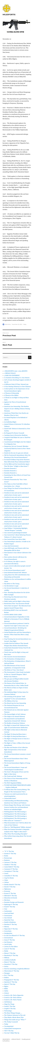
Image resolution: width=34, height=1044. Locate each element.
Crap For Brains (9, 878)
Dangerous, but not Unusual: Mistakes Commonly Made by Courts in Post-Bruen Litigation (17, 449)
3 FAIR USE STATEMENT (12, 375)
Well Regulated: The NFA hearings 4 (15, 818)
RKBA (6, 988)
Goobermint (8, 911)
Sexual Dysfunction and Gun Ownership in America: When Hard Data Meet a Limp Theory (17, 635)
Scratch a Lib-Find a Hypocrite (13, 995)
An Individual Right (10, 422)
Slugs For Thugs (9, 1004)
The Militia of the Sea (11, 701)
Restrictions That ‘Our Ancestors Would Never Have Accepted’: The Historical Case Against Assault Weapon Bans (17, 606)
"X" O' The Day (9, 851)
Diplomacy (7, 889)
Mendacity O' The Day (11, 955)
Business (7, 860)
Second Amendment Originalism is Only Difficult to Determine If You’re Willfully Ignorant (16, 619)
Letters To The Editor (11, 946)
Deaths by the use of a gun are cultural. (16, 453)
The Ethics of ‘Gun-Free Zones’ (14, 670)
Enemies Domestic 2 (10, 470)
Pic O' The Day (8, 975)
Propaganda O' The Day (11, 980)
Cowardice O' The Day (11, 875)
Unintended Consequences (12, 1028)
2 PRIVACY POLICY (10, 373)
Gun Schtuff (8, 918)
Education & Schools (10, 898)
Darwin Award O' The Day (12, 884)
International (8, 937)
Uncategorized (8, 1026)
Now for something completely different (17, 968)
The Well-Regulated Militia (12, 783)
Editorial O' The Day (10, 895)
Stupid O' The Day (9, 1008)
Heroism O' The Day (10, 924)
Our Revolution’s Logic (11, 586)
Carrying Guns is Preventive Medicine (16, 435)
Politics (6, 977)
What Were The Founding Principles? (15, 834)
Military (6, 957)
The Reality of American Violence (14, 723)
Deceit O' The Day (9, 887)
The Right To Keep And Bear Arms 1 (15, 734)
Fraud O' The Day (9, 906)
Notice (6, 966)
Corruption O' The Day (11, 871)
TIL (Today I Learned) (11, 1022)
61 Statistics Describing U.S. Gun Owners (16, 377)
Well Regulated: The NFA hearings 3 (15, 816)
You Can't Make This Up (11, 1033)
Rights (6, 986)
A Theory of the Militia (11, 395)
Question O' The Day (10, 982)
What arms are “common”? (13, 820)
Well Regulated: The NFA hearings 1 (15, 812)
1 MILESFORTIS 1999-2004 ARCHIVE (15, 371)
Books (6, 856)
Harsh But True (9, 920)
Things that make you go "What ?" (15, 1019)
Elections (7, 900)
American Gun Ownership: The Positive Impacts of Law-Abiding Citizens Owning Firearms (17, 409)
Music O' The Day (9, 962)
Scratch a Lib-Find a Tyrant (13, 999)
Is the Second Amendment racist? (14, 570)
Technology (8, 1011)
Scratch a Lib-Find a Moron (13, 997)
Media (6, 951)
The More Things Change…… (13, 1013)
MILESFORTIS (9, 14)
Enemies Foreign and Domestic (14, 902)
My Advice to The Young (11, 583)
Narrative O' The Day (10, 964)
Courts (6, 873)
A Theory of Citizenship (11, 393)
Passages (7, 973)
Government (8, 915)
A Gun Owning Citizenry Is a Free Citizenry (17, 386)
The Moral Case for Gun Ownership (15, 703)
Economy (7, 891)
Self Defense (8, 1002)
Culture (6, 882)
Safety (6, 991)
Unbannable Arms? (10, 798)
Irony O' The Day (9, 940)
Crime (6, 880)
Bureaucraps (8, 858)
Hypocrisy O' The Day (11, 929)
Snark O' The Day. (9, 1006)
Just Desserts (8, 942)
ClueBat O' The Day (10, 864)
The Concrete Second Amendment (15, 656)
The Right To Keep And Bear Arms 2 (15, 736)
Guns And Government (11, 546)
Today (24, 324)
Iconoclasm (7, 931)
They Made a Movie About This (14, 1017)
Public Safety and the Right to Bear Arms (17, 601)
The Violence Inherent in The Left (14, 1015)
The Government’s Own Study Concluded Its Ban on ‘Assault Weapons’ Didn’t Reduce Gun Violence (17, 674)
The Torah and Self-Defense (13, 776)
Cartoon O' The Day (10, 862)
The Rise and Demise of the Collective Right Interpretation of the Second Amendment (16, 750)
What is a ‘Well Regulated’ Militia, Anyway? (17, 827)
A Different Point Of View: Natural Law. (16, 384)
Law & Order (8, 944)
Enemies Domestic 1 (10, 468)
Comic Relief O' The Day (11, 867)
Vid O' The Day (8, 1031)
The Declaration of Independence (14, 659)
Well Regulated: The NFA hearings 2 (15, 814)
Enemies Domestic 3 (10, 473)
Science (6, 993)
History (6, 926)
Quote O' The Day (9, 984)
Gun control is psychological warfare (15, 532)
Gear (5, 909)
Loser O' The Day (9, 949)
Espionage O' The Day (11, 904)
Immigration (8, 933)
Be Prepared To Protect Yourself (14, 433)
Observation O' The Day (11, 971)
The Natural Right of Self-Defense (15, 714)
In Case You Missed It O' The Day (14, 935)
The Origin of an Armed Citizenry (14, 716)
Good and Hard (9, 913)
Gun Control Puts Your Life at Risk (14, 539)
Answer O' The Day (10, 853)
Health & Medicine (10, 922)
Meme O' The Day (9, 953)
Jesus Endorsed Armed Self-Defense (15, 572)
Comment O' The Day (11, 869)
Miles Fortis (8, 324)
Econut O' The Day (10, 893)
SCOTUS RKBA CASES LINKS (13, 614)
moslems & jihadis (10, 960)
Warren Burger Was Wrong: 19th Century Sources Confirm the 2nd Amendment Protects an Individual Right (17, 807)
